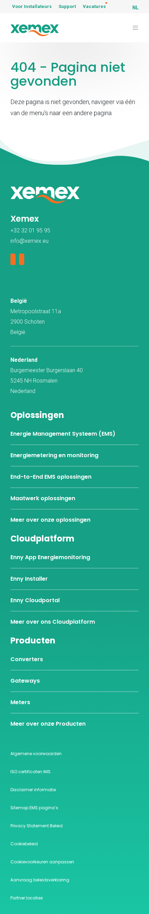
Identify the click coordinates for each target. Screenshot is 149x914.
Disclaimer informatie (33, 790)
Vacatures (94, 6)
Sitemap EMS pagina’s (34, 808)
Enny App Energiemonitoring (50, 557)
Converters (26, 659)
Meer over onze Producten (48, 724)
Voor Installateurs (32, 6)
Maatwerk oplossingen (42, 498)
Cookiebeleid (24, 844)
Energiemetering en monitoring (54, 455)
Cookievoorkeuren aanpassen (42, 862)
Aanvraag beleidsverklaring (39, 880)
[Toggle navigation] (135, 28)
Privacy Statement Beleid (36, 826)
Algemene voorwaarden (36, 754)
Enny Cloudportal (35, 600)
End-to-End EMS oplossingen (50, 477)
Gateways (25, 681)
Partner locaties (26, 898)
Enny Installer (29, 579)
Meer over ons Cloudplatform (52, 622)
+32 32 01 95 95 (30, 230)
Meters (20, 702)
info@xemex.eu (29, 241)
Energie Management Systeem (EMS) (62, 434)
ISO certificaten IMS (30, 772)
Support (67, 6)
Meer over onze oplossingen (50, 520)
